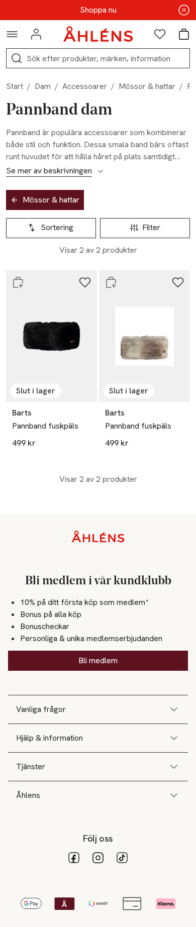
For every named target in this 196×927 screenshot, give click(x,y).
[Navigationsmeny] (12, 34)
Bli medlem (98, 660)
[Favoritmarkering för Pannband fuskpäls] (85, 282)
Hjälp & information (49, 738)
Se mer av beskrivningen (49, 171)
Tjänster (30, 766)
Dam (43, 86)
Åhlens (28, 795)
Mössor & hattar (147, 86)
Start (14, 86)
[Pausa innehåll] (184, 10)
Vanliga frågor (41, 709)
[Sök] (17, 58)
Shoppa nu (98, 10)
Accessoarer (84, 86)
